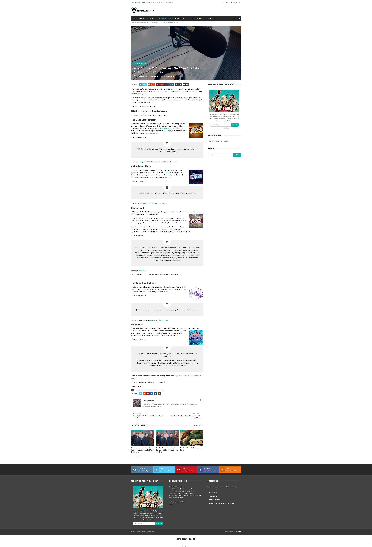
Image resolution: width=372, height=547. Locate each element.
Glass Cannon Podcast (148, 390)
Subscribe (235, 125)
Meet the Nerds (135, 2)
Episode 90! (142, 271)
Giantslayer (153, 133)
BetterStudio (237, 531)
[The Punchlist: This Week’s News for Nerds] (191, 438)
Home (135, 18)
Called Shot (138, 390)
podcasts (157, 390)
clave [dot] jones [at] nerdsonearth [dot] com (182, 489)
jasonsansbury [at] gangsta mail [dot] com (181, 493)
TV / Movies (150, 18)
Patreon (168, 172)
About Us (172, 504)
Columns (190, 18)
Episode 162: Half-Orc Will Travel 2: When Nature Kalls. (159, 162)
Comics (142, 18)
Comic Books (213, 496)
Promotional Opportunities (177, 502)
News (182, 431)
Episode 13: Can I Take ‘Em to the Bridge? (152, 203)
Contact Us (169, 2)
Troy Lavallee (164, 128)
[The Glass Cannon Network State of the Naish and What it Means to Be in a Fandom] (167, 438)
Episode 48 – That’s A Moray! (159, 320)
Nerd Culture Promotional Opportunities (153, 2)
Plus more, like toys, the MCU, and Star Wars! (222, 503)
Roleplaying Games (164, 18)
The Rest (210, 18)
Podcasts (200, 18)
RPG (162, 390)
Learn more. (225, 489)
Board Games (179, 18)
